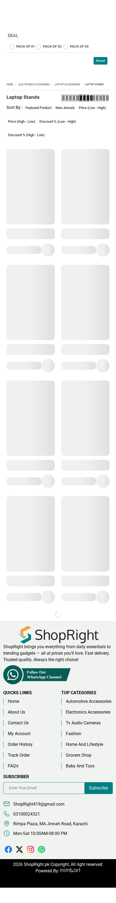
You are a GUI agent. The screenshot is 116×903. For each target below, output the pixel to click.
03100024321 (26, 814)
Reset (100, 61)
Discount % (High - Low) (26, 135)
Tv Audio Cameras (83, 722)
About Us (16, 712)
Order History (20, 744)
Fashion (73, 733)
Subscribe (98, 788)
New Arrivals (65, 108)
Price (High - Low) (21, 121)
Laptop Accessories (67, 84)
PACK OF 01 (25, 46)
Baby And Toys (80, 765)
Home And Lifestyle (84, 744)
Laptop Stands (94, 84)
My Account (19, 733)
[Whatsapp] (41, 849)
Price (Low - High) (92, 108)
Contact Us (18, 722)
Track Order (19, 755)
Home (9, 84)
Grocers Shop (78, 755)
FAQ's (13, 765)
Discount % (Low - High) (57, 121)
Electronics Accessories (34, 84)
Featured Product (38, 108)
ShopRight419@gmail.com (38, 804)
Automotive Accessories (88, 701)
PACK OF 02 (52, 46)
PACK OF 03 (79, 46)
